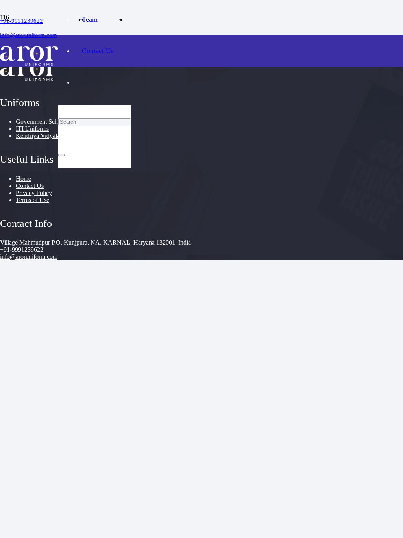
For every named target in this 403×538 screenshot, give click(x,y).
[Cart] (95, 184)
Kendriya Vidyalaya (41, 135)
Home (23, 178)
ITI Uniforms (32, 128)
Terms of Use (32, 200)
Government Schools (42, 121)
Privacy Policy (34, 192)
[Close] (61, 155)
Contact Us (30, 185)
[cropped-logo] (29, 63)
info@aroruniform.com (28, 256)
